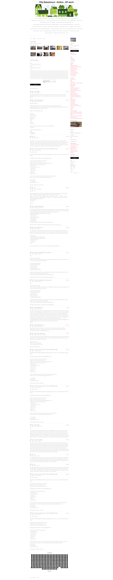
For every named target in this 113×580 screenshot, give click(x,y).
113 (56, 560)
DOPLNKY (54, 30)
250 (56, 568)
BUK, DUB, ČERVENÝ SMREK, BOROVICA (66, 24)
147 (34, 563)
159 (53, 563)
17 (56, 554)
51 (34, 557)
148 (36, 563)
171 (34, 564)
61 (50, 557)
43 (59, 556)
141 (62, 561)
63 (53, 557)
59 (47, 557)
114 (58, 560)
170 (33, 564)
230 (51, 567)
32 (42, 556)
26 (33, 556)
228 (48, 567)
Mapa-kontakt (79, 20)
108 (48, 560)
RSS (37, 577)
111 (53, 560)
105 (44, 560)
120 (67, 560)
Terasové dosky (63, 20)
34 (45, 556)
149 (37, 563)
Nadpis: (31, 66)
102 (39, 560)
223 (40, 567)
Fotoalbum (39, 18)
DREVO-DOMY (72, 85)
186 (58, 564)
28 (36, 556)
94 (64, 559)
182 (51, 564)
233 (56, 567)
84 (48, 559)
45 (62, 556)
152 (42, 563)
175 (41, 564)
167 (65, 563)
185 (56, 564)
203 (47, 566)
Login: (71, 44)
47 (65, 556)
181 (50, 564)
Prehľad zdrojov (73, 161)
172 (36, 564)
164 (61, 563)
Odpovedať (67, 91)
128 (42, 561)
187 (59, 564)
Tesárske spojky (36, 30)
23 (65, 554)
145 (31, 563)
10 (45, 554)
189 (62, 564)
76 (36, 559)
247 (51, 568)
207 (53, 566)
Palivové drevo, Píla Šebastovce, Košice (75, 97)
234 (57, 567)
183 (53, 564)
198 (39, 566)
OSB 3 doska (45, 26)
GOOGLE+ (72, 152)
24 (67, 554)
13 (50, 554)
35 (47, 556)
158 (51, 563)
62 (51, 557)
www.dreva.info (72, 148)
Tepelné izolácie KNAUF (74, 73)
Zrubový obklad (79, 28)
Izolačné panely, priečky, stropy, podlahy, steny (75, 91)
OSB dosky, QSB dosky (74, 94)
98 (33, 560)
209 (56, 566)
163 (59, 563)
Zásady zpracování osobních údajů (59, 32)
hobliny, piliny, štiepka (47, 30)
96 (67, 559)
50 (33, 557)
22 (64, 554)
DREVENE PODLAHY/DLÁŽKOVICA (48, 18)
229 (50, 567)
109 (50, 560)
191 (65, 564)
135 (53, 561)
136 (54, 561)
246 (50, 568)
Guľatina (41, 30)
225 (43, 567)
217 (31, 567)
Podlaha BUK (72, 101)
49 (31, 557)
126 (39, 561)
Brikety (64, 28)
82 (45, 559)
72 (67, 557)
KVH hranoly (50, 26)
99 (34, 560)
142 (64, 561)
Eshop (67, 32)
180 (48, 564)
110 (51, 560)
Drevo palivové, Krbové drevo (74, 30)
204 (48, 566)
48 (67, 556)
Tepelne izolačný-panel (55, 28)
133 (50, 561)
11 (47, 554)
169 (31, 564)
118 (64, 560)
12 (48, 554)
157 (50, 563)
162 (58, 563)
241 (42, 568)
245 (48, 568)
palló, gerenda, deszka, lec (64, 26)
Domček (71, 81)
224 (42, 567)
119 (65, 560)
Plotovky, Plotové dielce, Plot (71, 28)
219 (34, 567)
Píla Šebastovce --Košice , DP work (56, 2)
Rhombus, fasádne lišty (74, 104)
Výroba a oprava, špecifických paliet (76, 118)
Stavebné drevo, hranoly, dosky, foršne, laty (75, 106)
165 (62, 563)
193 (31, 566)
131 (47, 561)
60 (48, 557)
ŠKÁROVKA (53, 22)
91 (59, 559)
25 (31, 556)
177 (44, 564)
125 (37, 561)
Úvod (36, 18)
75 (34, 559)
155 (47, 563)
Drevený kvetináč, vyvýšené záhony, (44, 28)
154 (45, 563)
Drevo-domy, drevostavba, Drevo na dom (53, 20)
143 (65, 561)
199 (41, 566)
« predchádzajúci (49, 552)
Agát (71, 80)
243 (45, 568)
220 (36, 567)
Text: (31, 69)
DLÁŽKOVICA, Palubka (74, 65)
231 (53, 567)
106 (45, 560)
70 (64, 557)
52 (36, 557)
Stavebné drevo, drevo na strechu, (62, 30)
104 (42, 560)
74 (33, 559)
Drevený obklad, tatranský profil (75, 66)
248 (53, 568)
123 (34, 561)
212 (61, 566)
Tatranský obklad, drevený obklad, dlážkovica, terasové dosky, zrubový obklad (76, 113)
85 (50, 559)
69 (62, 557)
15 (53, 554)
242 (44, 568)
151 (41, 563)
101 (37, 560)
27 (34, 556)
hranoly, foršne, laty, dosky (37, 26)
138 (58, 561)
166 (64, 563)
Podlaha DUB (72, 103)
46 (64, 556)
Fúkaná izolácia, (55, 26)
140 (61, 561)
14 (51, 554)
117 (62, 560)
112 (54, 560)
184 (54, 564)
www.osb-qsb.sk (73, 146)
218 (33, 567)
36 (48, 556)
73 (31, 559)
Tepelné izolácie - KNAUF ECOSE (45, 22)
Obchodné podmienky (48, 32)
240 (67, 567)
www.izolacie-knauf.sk (74, 147)
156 (48, 563)
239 (66, 567)
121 (31, 561)
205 (50, 566)
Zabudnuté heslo (73, 54)
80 (42, 559)
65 (56, 557)
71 (65, 557)
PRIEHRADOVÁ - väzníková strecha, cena (38, 20)
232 (54, 567)
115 (59, 560)
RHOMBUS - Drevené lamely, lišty (74, 26)
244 (47, 568)
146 (33, 563)
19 (59, 554)
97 (31, 560)
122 (33, 561)
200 (42, 566)
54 (39, 557)
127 (41, 561)
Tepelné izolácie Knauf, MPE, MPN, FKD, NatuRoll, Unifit (76, 116)
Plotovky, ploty (72, 70)
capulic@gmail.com (73, 141)
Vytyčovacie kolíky (34, 28)
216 (67, 566)
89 (56, 559)
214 (64, 566)
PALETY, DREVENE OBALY (71, 20)
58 (45, 557)
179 (47, 564)
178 (45, 564)
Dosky (71, 64)
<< (71, 172)
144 (67, 561)
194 (33, 566)
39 (53, 556)
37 (50, 556)
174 (39, 564)
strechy (71, 108)
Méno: (31, 63)
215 (65, 566)
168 (67, 563)
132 (48, 561)
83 (47, 559)
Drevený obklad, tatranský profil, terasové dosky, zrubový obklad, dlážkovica (46, 24)
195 (34, 566)
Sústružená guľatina (73, 71)
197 (37, 566)
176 (42, 564)
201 (44, 566)
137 (56, 561)
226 (45, 567)
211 (59, 566)
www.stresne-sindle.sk (74, 151)
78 (39, 559)
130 (45, 561)
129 (44, 561)
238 (64, 567)
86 (51, 559)
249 (54, 568)
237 (62, 567)
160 (54, 563)
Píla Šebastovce (73, 99)
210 (58, 566)
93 (62, 559)
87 (53, 559)
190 (64, 564)
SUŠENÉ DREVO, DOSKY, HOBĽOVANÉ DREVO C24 (64, 22)
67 (59, 557)
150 (39, 563)
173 (37, 564)
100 (36, 560)
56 (42, 557)
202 (45, 566)
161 (56, 563)
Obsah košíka (72, 60)
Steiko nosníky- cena (74, 18)
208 (54, 566)
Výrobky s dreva (77, 24)
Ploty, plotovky (72, 100)
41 (56, 556)
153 (44, 563)
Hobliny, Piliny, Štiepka (74, 89)
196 (36, 566)
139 (59, 561)
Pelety (61, 28)
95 (65, 559)
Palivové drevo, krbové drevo (75, 95)
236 (61, 567)
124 (36, 561)
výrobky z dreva (39, 38)
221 (37, 567)
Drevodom (72, 86)
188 (61, 564)
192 (67, 564)
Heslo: (71, 47)
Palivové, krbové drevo (74, 69)
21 (62, 554)
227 (47, 567)
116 (61, 560)
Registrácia (72, 52)
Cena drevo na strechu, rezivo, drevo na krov (62, 18)
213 (62, 566)
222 (39, 567)
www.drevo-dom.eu (73, 149)
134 (51, 561)
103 (41, 560)
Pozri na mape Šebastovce (74, 144)
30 (39, 556)
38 (51, 556)
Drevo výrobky (72, 84)
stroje (71, 109)
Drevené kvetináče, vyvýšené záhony (76, 82)
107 (47, 560)
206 (51, 566)
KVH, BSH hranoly (73, 68)
